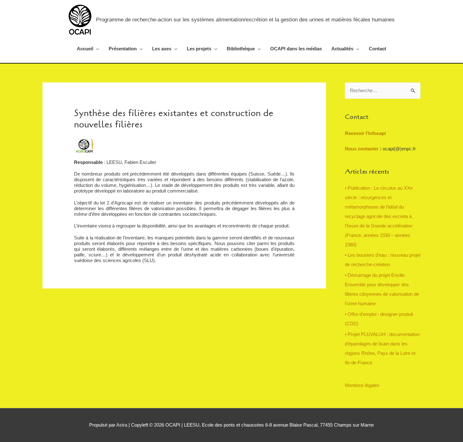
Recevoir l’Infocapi (365, 133)
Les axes (161, 48)
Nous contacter (362, 148)
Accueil (85, 48)
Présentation (123, 48)
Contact (377, 48)
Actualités (342, 48)
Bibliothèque (241, 48)
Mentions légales (362, 385)
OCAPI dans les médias (296, 48)
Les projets (199, 48)
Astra (121, 425)
